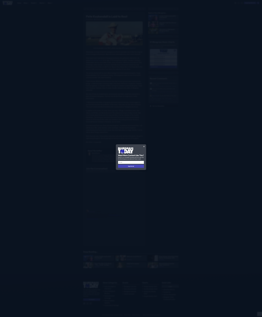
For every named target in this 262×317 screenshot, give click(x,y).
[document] (131, 158)
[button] (144, 146)
